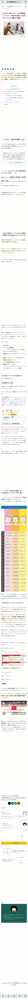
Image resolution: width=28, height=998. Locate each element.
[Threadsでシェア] (11, 610)
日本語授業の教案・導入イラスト (8, 797)
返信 (25, 820)
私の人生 (23, 586)
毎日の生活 (8, 557)
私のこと (8, 538)
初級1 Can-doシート (6, 676)
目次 (12, 86)
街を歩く (8, 572)
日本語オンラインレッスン (7, 795)
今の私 (15, 532)
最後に (6, 104)
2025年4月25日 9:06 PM (6, 813)
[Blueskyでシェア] (17, 606)
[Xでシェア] (9, 803)
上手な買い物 (23, 564)
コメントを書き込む (14, 843)
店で (8, 579)
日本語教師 (15, 795)
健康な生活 (15, 579)
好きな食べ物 (8, 544)
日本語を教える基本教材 (20, 797)
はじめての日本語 (8, 532)
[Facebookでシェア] (12, 803)
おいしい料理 (15, 564)
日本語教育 (14, 799)
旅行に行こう (23, 544)
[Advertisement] (14, 52)
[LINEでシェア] (15, 803)
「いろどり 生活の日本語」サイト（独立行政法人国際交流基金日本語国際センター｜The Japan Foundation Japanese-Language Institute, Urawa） (14, 596)
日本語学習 (15, 557)
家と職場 (8, 550)
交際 (15, 586)
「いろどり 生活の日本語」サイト (16, 162)
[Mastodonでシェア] (11, 606)
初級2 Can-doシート (6, 679)
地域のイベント (23, 550)
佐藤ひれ (4, 823)
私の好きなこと (8, 564)
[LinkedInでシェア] (14, 614)
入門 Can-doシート (6, 672)
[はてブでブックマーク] (17, 610)
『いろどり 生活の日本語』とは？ (13, 89)
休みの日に (8, 586)
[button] (25, 477)
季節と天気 (15, 538)
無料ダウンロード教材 (6, 799)
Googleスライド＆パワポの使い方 (14, 95)
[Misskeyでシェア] (23, 606)
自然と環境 (23, 579)
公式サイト (16, 240)
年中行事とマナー (23, 557)
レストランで (23, 538)
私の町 (15, 544)
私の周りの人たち (23, 532)
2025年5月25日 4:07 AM (7, 825)
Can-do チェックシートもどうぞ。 (13, 102)
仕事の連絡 (15, 572)
